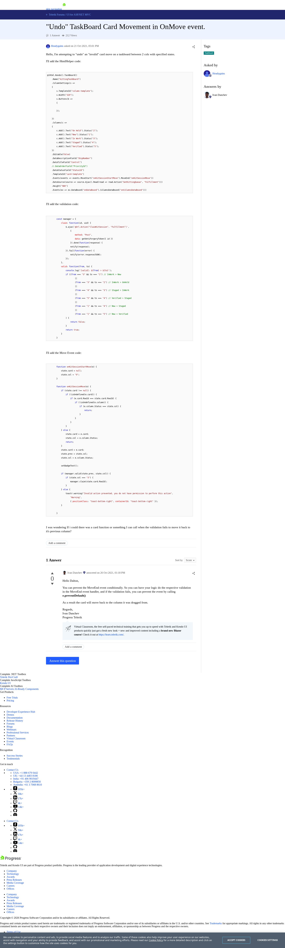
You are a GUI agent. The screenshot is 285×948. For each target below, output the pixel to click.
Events (10, 741)
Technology (13, 873)
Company (12, 870)
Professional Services (18, 732)
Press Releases (14, 879)
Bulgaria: (27, 781)
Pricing (10, 700)
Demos (10, 714)
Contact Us (12, 769)
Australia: (27, 784)
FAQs (10, 744)
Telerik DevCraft (9, 677)
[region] (142, 940)
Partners (11, 735)
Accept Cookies (236, 940)
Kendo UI (5, 683)
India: (25, 778)
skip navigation (54, 9)
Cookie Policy (156, 940)
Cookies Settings (267, 940)
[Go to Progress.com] (10, 859)
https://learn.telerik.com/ (111, 634)
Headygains (57, 46)
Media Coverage (15, 882)
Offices (10, 888)
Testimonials (13, 758)
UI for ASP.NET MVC (79, 14)
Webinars (11, 729)
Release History (15, 720)
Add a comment (56, 543)
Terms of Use (14, 932)
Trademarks (216, 923)
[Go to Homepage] (64, 9)
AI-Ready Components (26, 689)
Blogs (10, 726)
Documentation (15, 717)
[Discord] (15, 815)
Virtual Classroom (16, 738)
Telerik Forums (56, 14)
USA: (25, 772)
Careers (11, 885)
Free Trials (12, 697)
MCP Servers (7, 689)
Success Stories (15, 755)
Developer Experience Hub (21, 711)
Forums (11, 723)
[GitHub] (15, 811)
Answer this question (62, 661)
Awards (11, 876)
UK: (25, 775)
